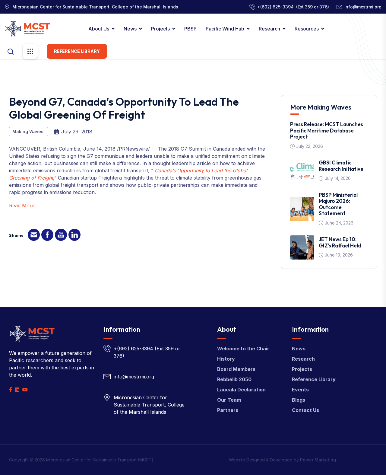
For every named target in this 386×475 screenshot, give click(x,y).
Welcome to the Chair (243, 349)
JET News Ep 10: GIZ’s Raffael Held (340, 242)
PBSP (190, 29)
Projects (160, 29)
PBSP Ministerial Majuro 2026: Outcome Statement (338, 204)
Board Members (236, 369)
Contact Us (305, 410)
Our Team (229, 400)
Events (300, 390)
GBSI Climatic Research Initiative (341, 165)
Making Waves (28, 131)
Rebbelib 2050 (234, 379)
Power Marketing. (318, 459)
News (130, 29)
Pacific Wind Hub (225, 29)
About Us (98, 29)
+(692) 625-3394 (275, 6)
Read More (21, 205)
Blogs (298, 400)
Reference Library (77, 51)
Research (269, 29)
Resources (307, 29)
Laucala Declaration (241, 390)
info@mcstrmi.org (362, 6)
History (226, 359)
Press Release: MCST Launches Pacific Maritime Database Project (326, 130)
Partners (227, 410)
